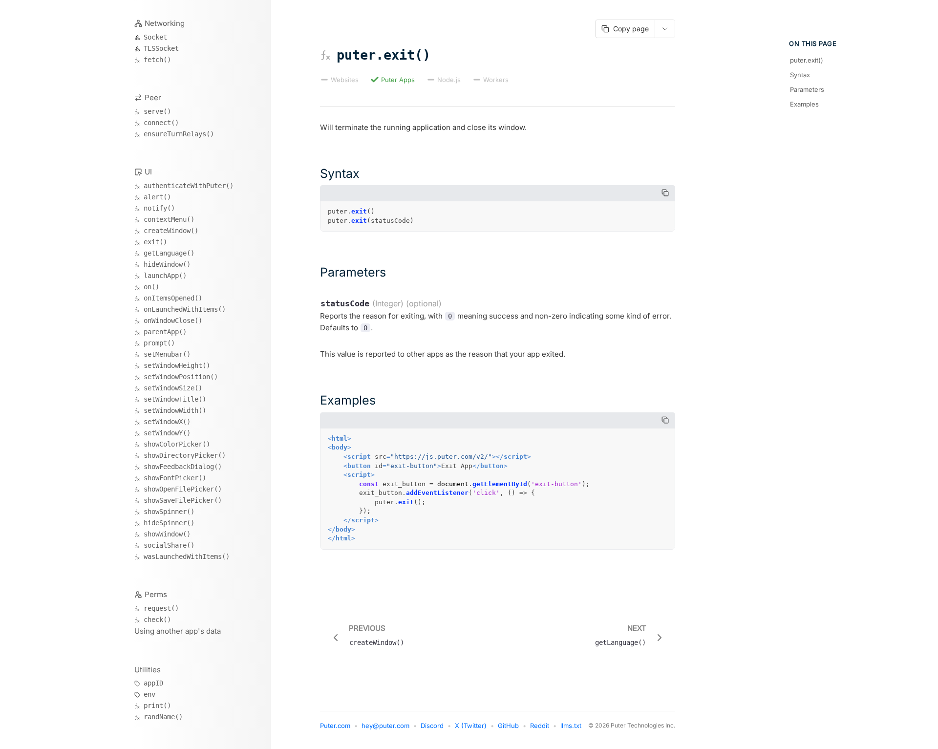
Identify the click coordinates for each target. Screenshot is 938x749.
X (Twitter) (471, 725)
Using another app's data (177, 631)
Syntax (800, 75)
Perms (156, 594)
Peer (153, 97)
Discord (432, 725)
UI (148, 171)
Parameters (807, 89)
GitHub (508, 725)
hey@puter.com (385, 725)
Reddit (539, 725)
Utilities (147, 669)
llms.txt (570, 725)
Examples (804, 104)
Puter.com (335, 725)
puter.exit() (806, 60)
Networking (165, 23)
